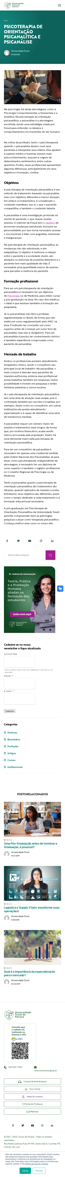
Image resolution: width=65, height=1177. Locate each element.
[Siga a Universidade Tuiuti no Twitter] (23, 1125)
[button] (59, 5)
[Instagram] (41, 541)
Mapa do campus (34, 1096)
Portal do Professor (33, 1104)
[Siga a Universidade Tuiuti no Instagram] (42, 1125)
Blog (6, 20)
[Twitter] (18, 541)
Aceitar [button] (25, 1170)
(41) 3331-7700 (15, 1067)
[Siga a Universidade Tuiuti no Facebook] (13, 1125)
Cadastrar (9, 711)
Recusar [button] (39, 1170)
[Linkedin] (52, 541)
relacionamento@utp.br (45, 1070)
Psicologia (14, 296)
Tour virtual (34, 1089)
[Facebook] (7, 541)
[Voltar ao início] (14, 5)
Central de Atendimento (35, 1081)
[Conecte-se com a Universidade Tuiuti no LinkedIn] (52, 1125)
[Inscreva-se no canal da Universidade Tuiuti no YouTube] (32, 1125)
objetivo (50, 223)
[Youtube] (30, 541)
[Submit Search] (50, 555)
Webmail (34, 1111)
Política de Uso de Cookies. (36, 1163)
